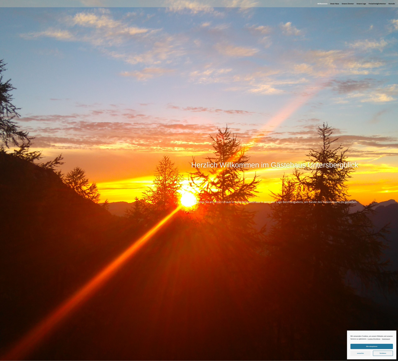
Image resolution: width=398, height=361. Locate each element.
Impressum (386, 339)
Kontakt (392, 4)
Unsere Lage (361, 4)
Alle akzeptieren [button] (371, 346)
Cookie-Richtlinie (374, 339)
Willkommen (322, 4)
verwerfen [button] (360, 353)
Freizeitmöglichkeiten (377, 4)
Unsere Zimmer (348, 4)
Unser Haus (334, 4)
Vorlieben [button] (383, 353)
